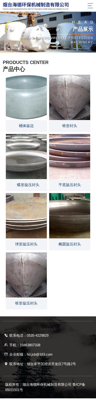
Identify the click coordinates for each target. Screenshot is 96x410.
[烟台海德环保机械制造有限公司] (48, 6)
